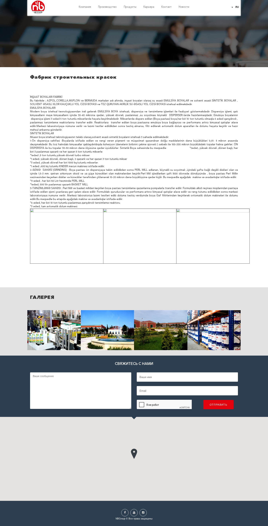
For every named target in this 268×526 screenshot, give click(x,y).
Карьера (148, 7)
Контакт (166, 7)
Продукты (130, 7)
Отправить (218, 404)
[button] (134, 453)
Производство (107, 7)
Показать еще (54, 330)
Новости (184, 7)
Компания (85, 7)
